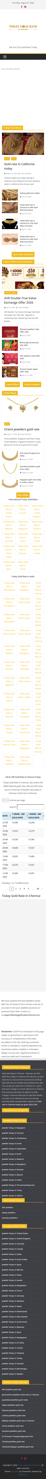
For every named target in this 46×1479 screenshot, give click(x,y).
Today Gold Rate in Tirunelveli (24, 713)
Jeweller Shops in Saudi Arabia (14, 1259)
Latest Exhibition (32, 384)
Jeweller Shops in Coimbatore (14, 1138)
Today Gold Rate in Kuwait (37, 550)
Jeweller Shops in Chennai (13, 1133)
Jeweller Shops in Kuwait (12, 1280)
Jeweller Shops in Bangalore (13, 1128)
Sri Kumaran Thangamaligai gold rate (17, 1436)
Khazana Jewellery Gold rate (13, 1410)
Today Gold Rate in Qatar (9, 566)
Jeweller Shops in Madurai (13, 1159)
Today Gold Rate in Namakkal (24, 666)
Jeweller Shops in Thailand (13, 1353)
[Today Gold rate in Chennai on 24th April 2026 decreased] (10, 241)
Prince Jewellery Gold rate (13, 1426)
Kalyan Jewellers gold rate (13, 1405)
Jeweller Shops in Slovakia (13, 1363)
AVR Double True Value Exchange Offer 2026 (20, 300)
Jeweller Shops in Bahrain (12, 1270)
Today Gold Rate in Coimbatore (9, 602)
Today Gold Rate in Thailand (37, 525)
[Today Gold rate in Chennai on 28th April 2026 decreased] (10, 209)
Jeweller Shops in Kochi (11, 1154)
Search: (13, 807)
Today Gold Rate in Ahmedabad (9, 586)
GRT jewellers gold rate (11, 1389)
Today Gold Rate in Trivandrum (24, 729)
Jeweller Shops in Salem (12, 1180)
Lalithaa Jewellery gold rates (14, 1415)
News (14, 159)
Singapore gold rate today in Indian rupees (30, 480)
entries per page (17, 800)
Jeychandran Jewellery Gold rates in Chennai (20, 1394)
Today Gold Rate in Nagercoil (9, 681)
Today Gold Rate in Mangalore (24, 650)
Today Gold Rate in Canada (23, 509)
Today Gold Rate (25, 173)
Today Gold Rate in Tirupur (9, 729)
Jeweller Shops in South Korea (14, 1322)
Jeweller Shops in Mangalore (14, 1164)
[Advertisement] (23, 95)
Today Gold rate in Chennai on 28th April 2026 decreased (29, 207)
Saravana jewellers (9, 1218)
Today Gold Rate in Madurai (9, 650)
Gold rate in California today (19, 166)
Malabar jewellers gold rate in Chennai (18, 1421)
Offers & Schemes (10, 293)
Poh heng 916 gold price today (30, 454)
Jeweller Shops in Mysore (12, 1175)
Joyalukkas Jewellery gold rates (15, 1400)
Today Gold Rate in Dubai (37, 537)
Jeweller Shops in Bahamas (13, 1327)
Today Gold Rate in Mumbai (9, 666)
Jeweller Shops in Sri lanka (13, 1343)
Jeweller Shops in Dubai (12, 1254)
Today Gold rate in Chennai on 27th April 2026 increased (29, 223)
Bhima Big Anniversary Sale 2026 (29, 343)
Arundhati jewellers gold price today (30, 467)
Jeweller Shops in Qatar (11, 1264)
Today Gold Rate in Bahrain (23, 550)
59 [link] (38, 888)
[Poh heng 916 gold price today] (10, 456)
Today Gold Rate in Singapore (23, 525)
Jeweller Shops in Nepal (12, 1306)
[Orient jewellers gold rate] (23, 409)
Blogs (7, 159)
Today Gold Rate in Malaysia (9, 525)
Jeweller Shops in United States (15, 1233)
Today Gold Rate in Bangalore (24, 586)
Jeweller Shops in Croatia (12, 1348)
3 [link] (20, 888)
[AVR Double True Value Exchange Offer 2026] (23, 278)
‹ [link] (7, 888)
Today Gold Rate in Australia (9, 537)
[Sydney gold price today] (10, 195)
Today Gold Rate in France (23, 537)
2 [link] (15, 888)
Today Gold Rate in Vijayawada (24, 745)
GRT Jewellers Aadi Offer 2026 (30, 357)
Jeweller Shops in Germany (13, 1296)
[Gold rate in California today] (23, 144)
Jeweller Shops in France (12, 1290)
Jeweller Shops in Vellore (12, 1195)
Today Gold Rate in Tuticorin (9, 713)
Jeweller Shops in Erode (12, 1143)
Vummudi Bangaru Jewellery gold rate (18, 1447)
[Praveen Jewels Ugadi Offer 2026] (10, 372)
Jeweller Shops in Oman (12, 1275)
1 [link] (11, 888)
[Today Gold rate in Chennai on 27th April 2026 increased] (10, 225)
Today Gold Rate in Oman (23, 566)
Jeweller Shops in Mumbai (13, 1169)
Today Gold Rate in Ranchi (9, 697)
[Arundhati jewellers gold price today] (10, 470)
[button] (10, 815)
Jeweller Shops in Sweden (12, 1374)
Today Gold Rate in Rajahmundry (24, 760)
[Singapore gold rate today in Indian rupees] (10, 483)
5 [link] (28, 888)
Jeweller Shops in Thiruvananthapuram (18, 1185)
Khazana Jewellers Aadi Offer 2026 (29, 330)
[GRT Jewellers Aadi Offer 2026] (10, 359)
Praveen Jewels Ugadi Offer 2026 (29, 370)
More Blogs (23, 495)
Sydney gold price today (29, 193)
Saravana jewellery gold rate (14, 1431)
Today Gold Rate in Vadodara (9, 760)
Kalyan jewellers (8, 1212)
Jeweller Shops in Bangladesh (14, 1285)
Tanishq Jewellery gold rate (13, 1441)
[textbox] (9, 588)
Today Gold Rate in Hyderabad (9, 618)
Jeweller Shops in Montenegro (14, 1369)
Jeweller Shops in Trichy (12, 1190)
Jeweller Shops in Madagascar (14, 1337)
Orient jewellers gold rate (21, 429)
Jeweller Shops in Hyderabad (14, 1149)
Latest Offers (12, 384)
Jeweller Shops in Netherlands (14, 1311)
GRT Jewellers (7, 1207)
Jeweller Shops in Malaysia (13, 1301)
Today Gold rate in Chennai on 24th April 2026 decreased (29, 239)
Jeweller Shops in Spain (11, 1332)
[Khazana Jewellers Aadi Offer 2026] (10, 332)
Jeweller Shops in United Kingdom (16, 1238)
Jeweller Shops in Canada (12, 1249)
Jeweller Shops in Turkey (12, 1358)
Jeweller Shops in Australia (13, 1244)
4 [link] (24, 888)
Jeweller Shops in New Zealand (14, 1316)
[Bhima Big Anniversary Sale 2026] (10, 346)
